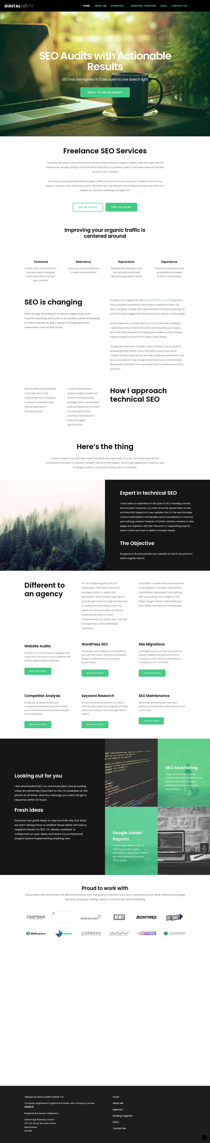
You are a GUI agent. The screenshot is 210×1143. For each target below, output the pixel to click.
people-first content (158, 300)
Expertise (117, 5)
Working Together (143, 5)
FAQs (164, 5)
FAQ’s (116, 1122)
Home (86, 5)
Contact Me (119, 1128)
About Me (100, 5)
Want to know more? (104, 92)
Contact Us (179, 5)
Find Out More (121, 207)
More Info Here (37, 671)
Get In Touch (88, 207)
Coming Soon (151, 721)
